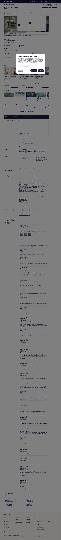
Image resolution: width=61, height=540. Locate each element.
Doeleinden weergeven (20, 71)
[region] (30, 64)
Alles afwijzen (33, 70)
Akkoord (41, 70)
